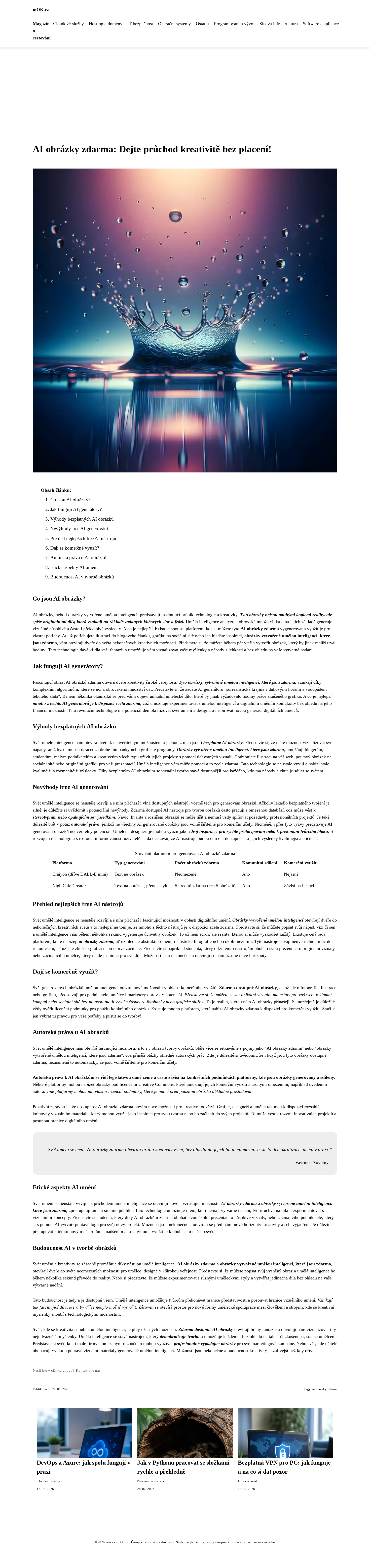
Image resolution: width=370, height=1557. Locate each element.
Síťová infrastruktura (279, 23)
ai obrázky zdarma (324, 1389)
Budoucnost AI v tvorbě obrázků (82, 576)
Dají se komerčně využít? (74, 548)
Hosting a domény (105, 23)
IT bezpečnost (140, 23)
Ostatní (202, 23)
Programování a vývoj (234, 23)
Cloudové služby (68, 23)
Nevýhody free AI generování (79, 528)
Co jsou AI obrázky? (70, 499)
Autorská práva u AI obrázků (78, 557)
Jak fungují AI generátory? (76, 509)
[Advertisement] (185, 85)
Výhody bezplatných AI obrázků (82, 519)
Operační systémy (174, 23)
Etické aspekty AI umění (74, 567)
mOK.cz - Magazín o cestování (42, 23)
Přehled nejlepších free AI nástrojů (83, 538)
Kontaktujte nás (88, 1370)
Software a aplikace (321, 23)
